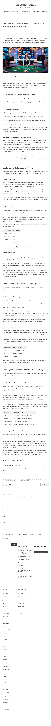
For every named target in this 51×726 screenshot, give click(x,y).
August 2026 (5, 593)
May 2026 (5, 603)
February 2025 (6, 653)
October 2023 (5, 706)
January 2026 (5, 616)
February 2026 (6, 613)
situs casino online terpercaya (13, 480)
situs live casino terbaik (24, 480)
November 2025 (6, 623)
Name (4, 516)
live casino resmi (17, 479)
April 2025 (5, 646)
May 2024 (5, 682)
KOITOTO (29, 722)
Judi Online (6, 11)
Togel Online (29, 14)
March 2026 (5, 610)
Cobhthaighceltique (25, 4)
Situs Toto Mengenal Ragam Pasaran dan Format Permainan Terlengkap (25, 564)
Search (4, 542)
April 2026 (5, 606)
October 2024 (5, 666)
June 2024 (5, 679)
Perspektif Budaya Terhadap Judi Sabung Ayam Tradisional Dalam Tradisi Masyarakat (25, 552)
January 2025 (5, 656)
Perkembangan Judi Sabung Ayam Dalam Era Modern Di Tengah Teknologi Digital (24, 558)
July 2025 (4, 636)
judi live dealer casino (41, 478)
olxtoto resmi (37, 584)
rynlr (14, 30)
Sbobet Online (36, 11)
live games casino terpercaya (25, 479)
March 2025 (5, 649)
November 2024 (6, 663)
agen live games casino (22, 478)
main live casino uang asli (37, 479)
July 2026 (4, 596)
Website (5, 528)
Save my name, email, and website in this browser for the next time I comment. (22, 534)
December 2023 (6, 699)
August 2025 (5, 633)
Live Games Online (26, 11)
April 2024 (5, 686)
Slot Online (21, 14)
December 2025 (6, 619)
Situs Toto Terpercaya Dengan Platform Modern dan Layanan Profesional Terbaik (25, 576)
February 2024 (6, 692)
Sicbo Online (44, 11)
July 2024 (4, 676)
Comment (5, 499)
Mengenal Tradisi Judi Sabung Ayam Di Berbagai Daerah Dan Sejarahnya (25, 570)
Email (4, 522)
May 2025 (5, 643)
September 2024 (6, 669)
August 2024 (5, 672)
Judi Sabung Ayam (15, 11)
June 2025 (5, 639)
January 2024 (5, 696)
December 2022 (6, 709)
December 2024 (6, 659)
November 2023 (6, 702)
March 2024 (5, 689)
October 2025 (5, 626)
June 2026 (5, 600)
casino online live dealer (32, 478)
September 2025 (6, 629)
